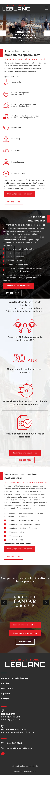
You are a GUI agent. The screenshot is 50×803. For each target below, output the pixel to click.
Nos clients (7, 688)
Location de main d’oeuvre (14, 678)
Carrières (6, 683)
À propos (5, 693)
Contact (5, 698)
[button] (42, 8)
